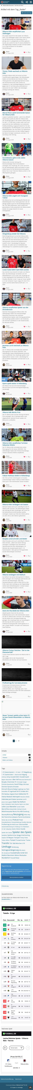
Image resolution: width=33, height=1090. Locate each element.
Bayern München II (7, 779)
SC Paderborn (25, 826)
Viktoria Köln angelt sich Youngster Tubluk (15, 197)
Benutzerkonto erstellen (16, 877)
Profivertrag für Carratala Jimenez (15, 683)
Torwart (13, 840)
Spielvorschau (11, 835)
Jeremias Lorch (21, 799)
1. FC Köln (17, 772)
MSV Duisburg (24, 811)
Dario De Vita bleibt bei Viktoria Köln (16, 611)
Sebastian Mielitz (11, 829)
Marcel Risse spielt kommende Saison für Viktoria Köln (16, 114)
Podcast (16, 820)
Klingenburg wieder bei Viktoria (14, 234)
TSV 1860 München (16, 843)
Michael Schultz (21, 809)
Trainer (28, 840)
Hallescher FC (23, 794)
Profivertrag (5, 824)
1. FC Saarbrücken (7, 775)
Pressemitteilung (16, 822)
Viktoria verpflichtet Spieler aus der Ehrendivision (15, 308)
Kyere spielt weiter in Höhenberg (15, 383)
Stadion (4, 837)
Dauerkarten (10, 784)
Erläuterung (5, 886)
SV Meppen (10, 838)
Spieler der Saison (7, 832)
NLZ (3, 817)
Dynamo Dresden (13, 787)
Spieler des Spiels (21, 832)
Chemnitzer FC (11, 782)
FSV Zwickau (5, 794)
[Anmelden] (26, 2)
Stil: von (16, 1087)
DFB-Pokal (26, 784)
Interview (5, 799)
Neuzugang (18, 814)
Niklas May (27, 814)
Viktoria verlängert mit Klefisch (14, 575)
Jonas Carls (5, 802)
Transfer (5, 843)
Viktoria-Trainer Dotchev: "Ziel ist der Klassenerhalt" (16, 651)
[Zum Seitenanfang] (30, 1087)
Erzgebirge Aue (21, 789)
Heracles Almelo (24, 797)
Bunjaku (4, 782)
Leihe (4, 807)
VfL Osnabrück (6, 853)
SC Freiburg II (17, 826)
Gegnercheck (14, 794)
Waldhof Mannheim (8, 855)
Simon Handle (20, 829)
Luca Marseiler (11, 807)
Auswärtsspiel (24, 777)
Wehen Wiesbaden (21, 855)
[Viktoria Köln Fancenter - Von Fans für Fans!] (6, 2)
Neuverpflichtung (7, 814)
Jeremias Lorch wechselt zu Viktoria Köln (15, 346)
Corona (4, 784)
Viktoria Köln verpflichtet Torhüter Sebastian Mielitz (15, 444)
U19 (23, 843)
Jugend (10, 802)
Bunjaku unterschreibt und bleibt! (15, 539)
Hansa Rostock (7, 797)
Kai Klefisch (21, 802)
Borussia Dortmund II (25, 779)
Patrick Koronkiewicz (11, 817)
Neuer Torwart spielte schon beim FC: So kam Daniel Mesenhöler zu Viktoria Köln (16, 717)
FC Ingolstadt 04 (13, 791)
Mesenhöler (13, 809)
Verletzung (15, 847)
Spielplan (4, 835)
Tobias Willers (6, 840)
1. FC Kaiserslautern (8, 772)
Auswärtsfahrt (15, 777)
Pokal (21, 820)
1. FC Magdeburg (26, 772)
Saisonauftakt (23, 824)
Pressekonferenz (6, 822)
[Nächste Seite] (18, 741)
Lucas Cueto (21, 807)
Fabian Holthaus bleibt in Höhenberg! (16, 476)
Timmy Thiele (24, 837)
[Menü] (30, 2)
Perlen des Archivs (7, 820)
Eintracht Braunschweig (9, 789)
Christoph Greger (22, 782)
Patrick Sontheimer (24, 817)
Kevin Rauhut (15, 804)
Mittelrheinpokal (7, 811)
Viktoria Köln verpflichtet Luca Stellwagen (14, 32)
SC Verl (4, 829)
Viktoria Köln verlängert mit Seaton (15, 504)
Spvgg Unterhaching (23, 835)
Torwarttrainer (20, 840)
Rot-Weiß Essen (14, 824)
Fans (27, 789)
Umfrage (6, 846)
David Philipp (18, 784)
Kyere (21, 804)
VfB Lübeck (22, 850)
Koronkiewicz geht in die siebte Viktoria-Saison (14, 159)
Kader (15, 802)
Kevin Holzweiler (6, 804)
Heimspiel (16, 797)
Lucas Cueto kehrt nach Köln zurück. (16, 270)
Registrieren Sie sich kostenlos (14, 871)
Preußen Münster (26, 822)
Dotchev (4, 787)
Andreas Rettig (6, 777)
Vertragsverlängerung (10, 850)
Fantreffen (5, 791)
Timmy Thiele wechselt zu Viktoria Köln (15, 72)
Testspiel (17, 838)
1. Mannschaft (18, 774)
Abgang (24, 775)
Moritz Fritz (16, 811)
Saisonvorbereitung (7, 826)
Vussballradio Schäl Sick (19, 853)
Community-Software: (16, 1085)
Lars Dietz (26, 804)
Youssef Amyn (14, 858)
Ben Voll (16, 779)
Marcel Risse (6, 809)
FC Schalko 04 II (23, 791)
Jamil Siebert (13, 799)
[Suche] (22, 2)
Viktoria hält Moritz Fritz (11, 412)
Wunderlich (6, 858)
